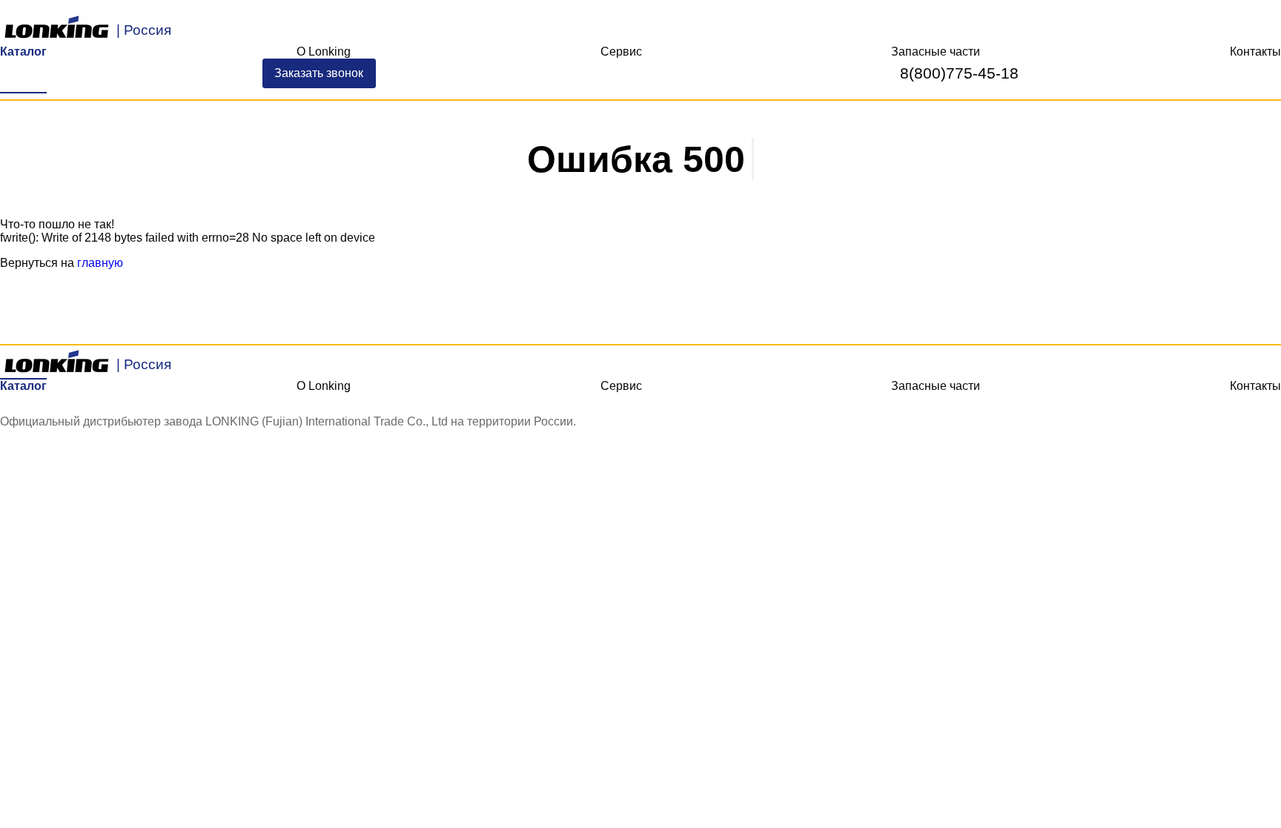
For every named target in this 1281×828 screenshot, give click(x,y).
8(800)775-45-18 (959, 73)
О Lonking (324, 51)
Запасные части (935, 51)
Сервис (621, 51)
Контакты (1255, 51)
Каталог (23, 51)
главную (100, 262)
